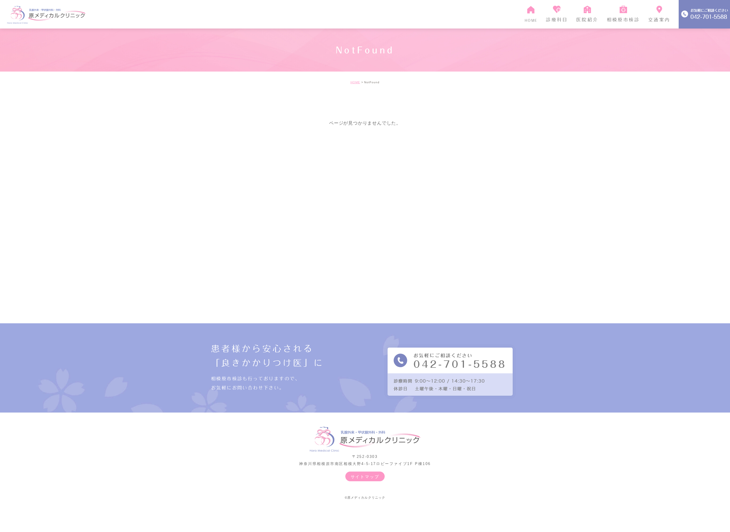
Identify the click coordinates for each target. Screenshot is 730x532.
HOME (355, 82)
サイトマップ (365, 476)
